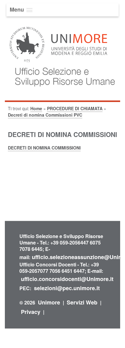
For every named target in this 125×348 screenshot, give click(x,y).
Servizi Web (82, 302)
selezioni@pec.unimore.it (67, 288)
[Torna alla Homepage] (62, 92)
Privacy (30, 312)
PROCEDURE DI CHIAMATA (75, 108)
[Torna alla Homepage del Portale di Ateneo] (58, 61)
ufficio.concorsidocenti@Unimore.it (67, 279)
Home (36, 108)
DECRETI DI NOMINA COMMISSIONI (44, 148)
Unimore (49, 302)
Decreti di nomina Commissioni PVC (45, 115)
